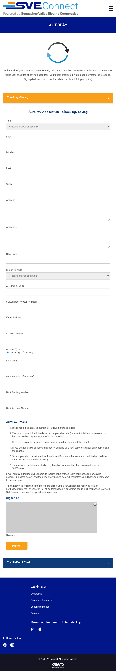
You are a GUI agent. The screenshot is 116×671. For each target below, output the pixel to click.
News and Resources (42, 600)
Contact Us (36, 593)
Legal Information (40, 606)
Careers (35, 613)
